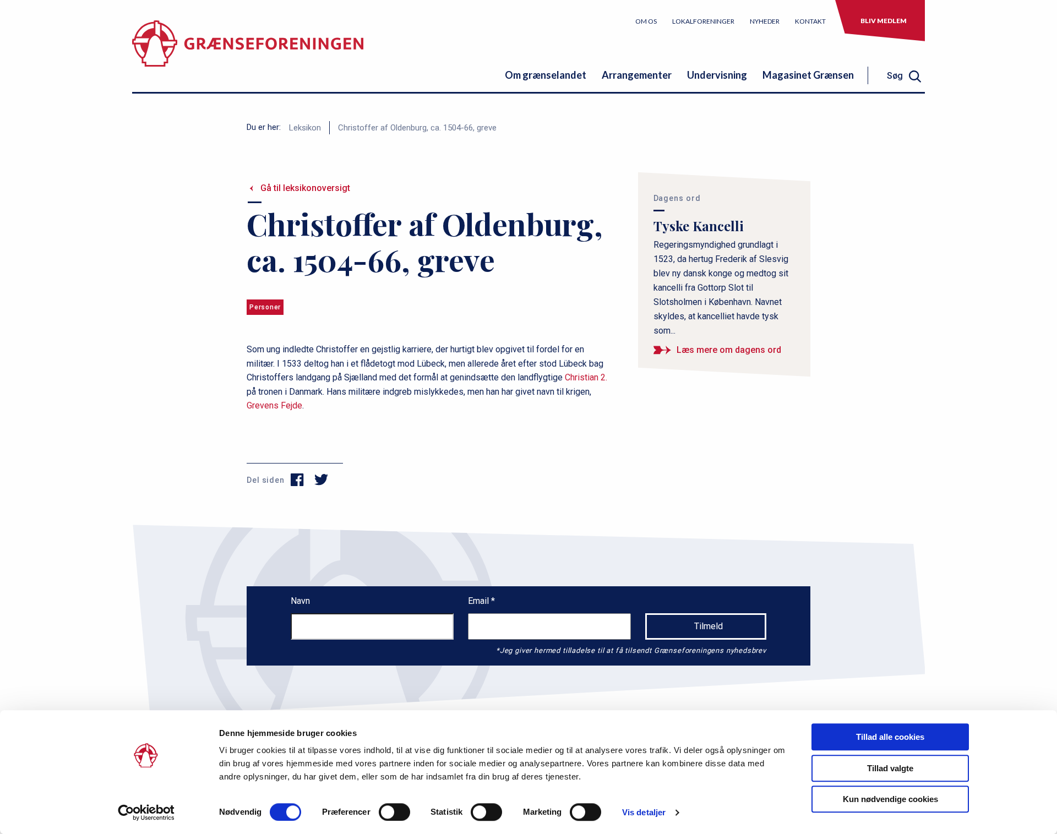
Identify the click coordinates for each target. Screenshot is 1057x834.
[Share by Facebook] (297, 480)
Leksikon (305, 128)
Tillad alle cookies (890, 737)
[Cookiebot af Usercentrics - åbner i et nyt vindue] (146, 812)
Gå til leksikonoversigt (305, 188)
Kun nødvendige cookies (890, 799)
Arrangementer (637, 75)
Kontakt (810, 21)
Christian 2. (586, 377)
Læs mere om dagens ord (729, 350)
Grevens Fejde (274, 405)
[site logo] (247, 52)
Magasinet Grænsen (808, 75)
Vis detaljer (644, 812)
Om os (646, 21)
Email (479, 601)
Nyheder (765, 21)
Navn (300, 601)
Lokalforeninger (703, 21)
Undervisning (717, 75)
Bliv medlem (883, 21)
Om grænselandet (545, 75)
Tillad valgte (890, 768)
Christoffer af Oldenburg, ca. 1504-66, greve (417, 128)
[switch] (394, 812)
